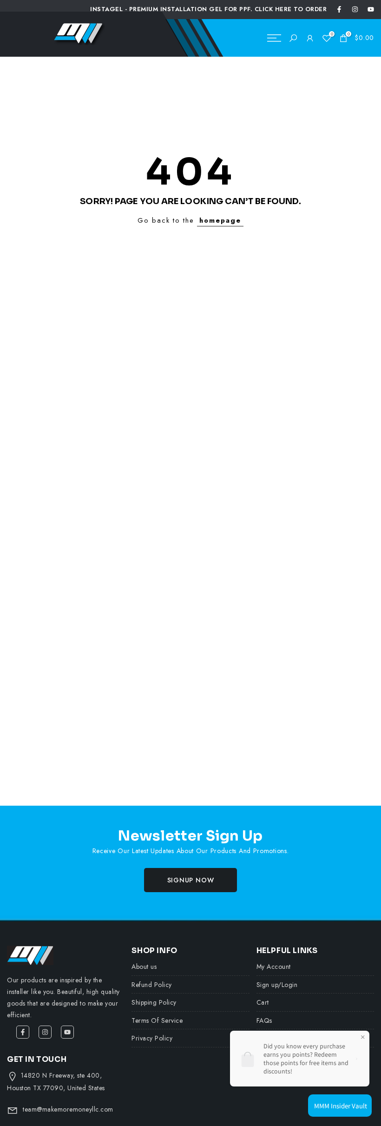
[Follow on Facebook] (339, 9)
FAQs (264, 1020)
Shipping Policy (154, 1002)
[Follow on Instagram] (355, 9)
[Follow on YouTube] (371, 9)
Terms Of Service (157, 1020)
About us (144, 966)
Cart (262, 1002)
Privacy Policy (151, 1038)
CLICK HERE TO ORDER (291, 9)
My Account (273, 966)
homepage (220, 220)
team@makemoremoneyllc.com (68, 1109)
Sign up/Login (277, 984)
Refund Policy (151, 984)
